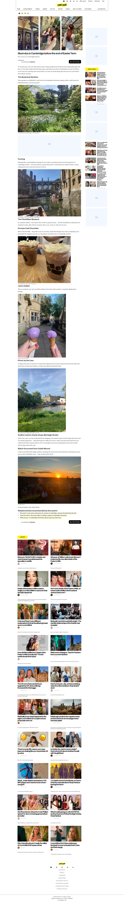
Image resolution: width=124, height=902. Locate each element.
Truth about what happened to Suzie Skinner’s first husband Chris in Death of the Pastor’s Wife (102, 161)
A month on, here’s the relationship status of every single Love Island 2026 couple (102, 91)
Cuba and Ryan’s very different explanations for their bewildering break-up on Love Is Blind (33, 623)
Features (32, 62)
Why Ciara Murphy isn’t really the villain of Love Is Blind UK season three (32, 844)
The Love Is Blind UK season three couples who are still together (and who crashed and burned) (102, 145)
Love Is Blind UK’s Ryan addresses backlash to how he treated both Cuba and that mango (65, 845)
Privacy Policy (62, 889)
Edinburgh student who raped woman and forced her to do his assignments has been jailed (65, 719)
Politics (52, 9)
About (62, 872)
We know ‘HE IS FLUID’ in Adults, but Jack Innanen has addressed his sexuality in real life (31, 559)
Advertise (97, 1)
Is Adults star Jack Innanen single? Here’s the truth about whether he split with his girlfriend (65, 751)
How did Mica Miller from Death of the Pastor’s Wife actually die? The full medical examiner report (32, 654)
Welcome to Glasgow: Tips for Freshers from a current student (66, 653)
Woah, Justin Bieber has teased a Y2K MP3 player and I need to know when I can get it (32, 782)
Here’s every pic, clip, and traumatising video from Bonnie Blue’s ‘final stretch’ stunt (65, 686)
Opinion (60, 9)
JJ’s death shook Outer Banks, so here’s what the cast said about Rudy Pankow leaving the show (66, 782)
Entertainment (27, 9)
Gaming (45, 9)
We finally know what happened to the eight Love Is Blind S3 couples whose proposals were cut (32, 719)
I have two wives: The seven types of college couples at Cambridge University (43, 515)
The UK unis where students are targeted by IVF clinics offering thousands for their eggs (30, 686)
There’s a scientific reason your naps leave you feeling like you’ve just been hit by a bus (33, 751)
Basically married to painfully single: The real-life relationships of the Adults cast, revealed (66, 623)
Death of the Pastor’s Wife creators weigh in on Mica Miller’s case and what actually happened (32, 591)
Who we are (83, 1)
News (18, 9)
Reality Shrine (77, 9)
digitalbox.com (63, 900)
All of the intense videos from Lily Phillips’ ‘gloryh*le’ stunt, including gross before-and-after (33, 814)
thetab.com (59, 896)
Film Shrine (88, 9)
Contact (90, 1)
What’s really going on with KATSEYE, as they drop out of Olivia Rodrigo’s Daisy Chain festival (66, 814)
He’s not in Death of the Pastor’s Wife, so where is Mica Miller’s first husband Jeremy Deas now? (66, 591)
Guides (68, 9)
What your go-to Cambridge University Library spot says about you (40, 517)
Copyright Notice (62, 883)
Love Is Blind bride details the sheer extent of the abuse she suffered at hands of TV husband (101, 177)
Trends (37, 9)
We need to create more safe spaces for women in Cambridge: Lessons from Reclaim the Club (48, 513)
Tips (103, 1)
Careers (62, 875)
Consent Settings (62, 886)
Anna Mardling (25, 62)
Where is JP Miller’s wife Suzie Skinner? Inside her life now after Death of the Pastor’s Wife (66, 559)
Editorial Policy (62, 880)
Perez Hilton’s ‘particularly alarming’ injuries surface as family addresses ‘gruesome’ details (101, 169)
